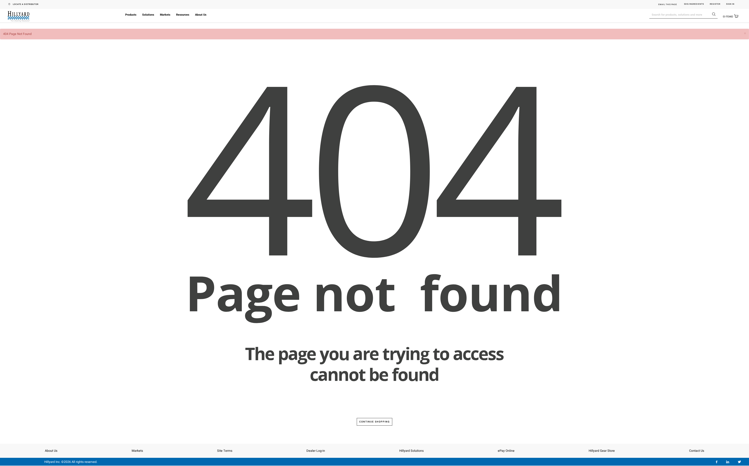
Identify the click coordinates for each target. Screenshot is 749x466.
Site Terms (224, 450)
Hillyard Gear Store (602, 450)
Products (130, 15)
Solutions (148, 15)
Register (715, 4)
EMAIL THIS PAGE (667, 4)
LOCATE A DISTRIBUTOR (25, 4)
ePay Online (506, 450)
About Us (200, 15)
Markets (165, 15)
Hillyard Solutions (411, 450)
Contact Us (696, 450)
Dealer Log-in (315, 450)
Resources (182, 15)
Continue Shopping (374, 421)
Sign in (730, 4)
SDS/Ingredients (694, 4)
